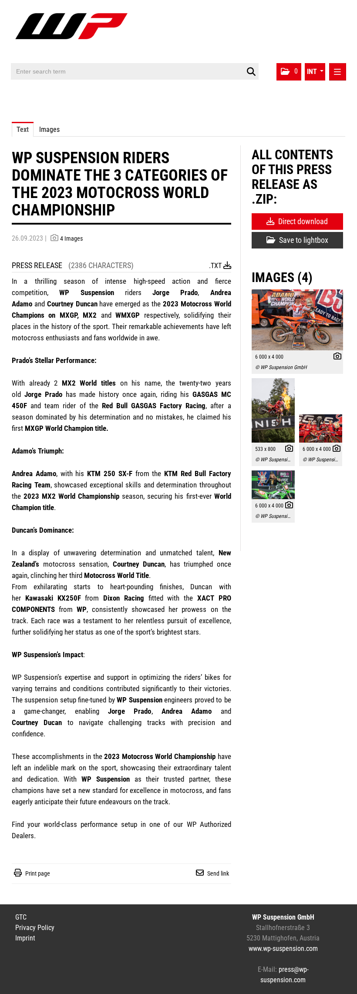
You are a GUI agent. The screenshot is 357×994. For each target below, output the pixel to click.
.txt (216, 266)
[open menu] (337, 72)
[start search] (251, 71)
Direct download (302, 221)
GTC (21, 917)
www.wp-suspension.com (283, 948)
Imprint (25, 938)
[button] (288, 72)
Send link (218, 873)
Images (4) (282, 277)
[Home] (73, 31)
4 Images (71, 238)
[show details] (335, 357)
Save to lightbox (302, 240)
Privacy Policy (34, 927)
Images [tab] (49, 129)
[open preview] (297, 319)
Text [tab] (23, 129)
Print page (37, 873)
